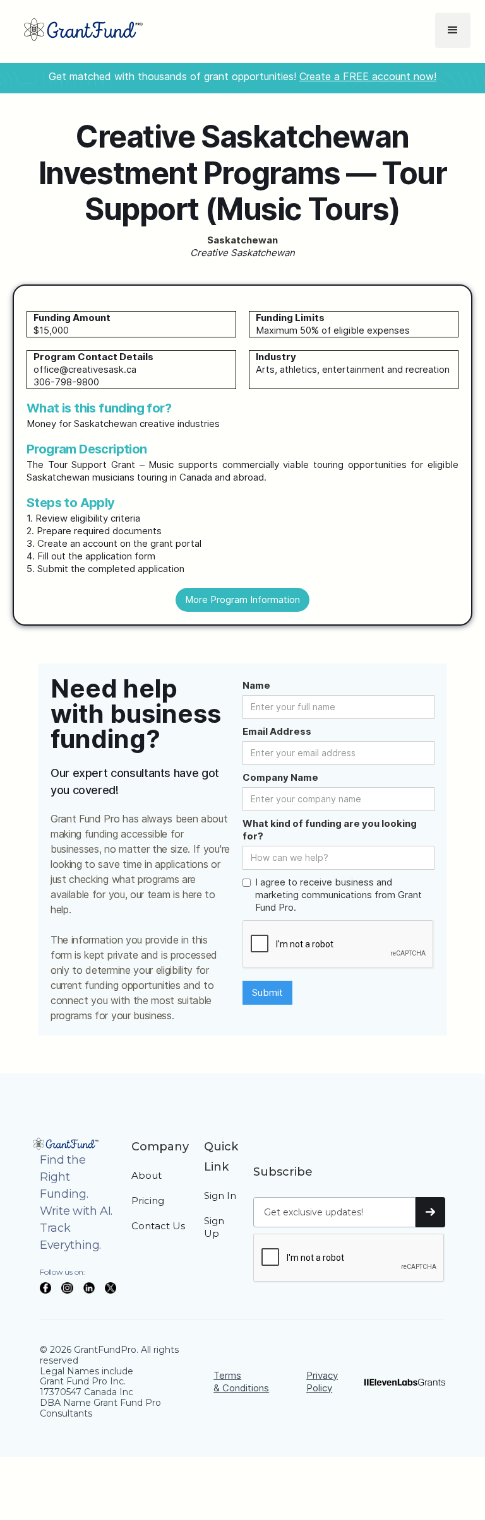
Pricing (147, 1201)
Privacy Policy (322, 1381)
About (146, 1175)
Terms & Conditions (241, 1381)
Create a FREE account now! (367, 76)
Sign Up (214, 1227)
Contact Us (158, 1226)
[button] (452, 30)
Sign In (220, 1195)
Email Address (276, 731)
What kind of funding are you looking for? (329, 829)
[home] (83, 30)
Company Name (280, 777)
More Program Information (242, 599)
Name (256, 685)
